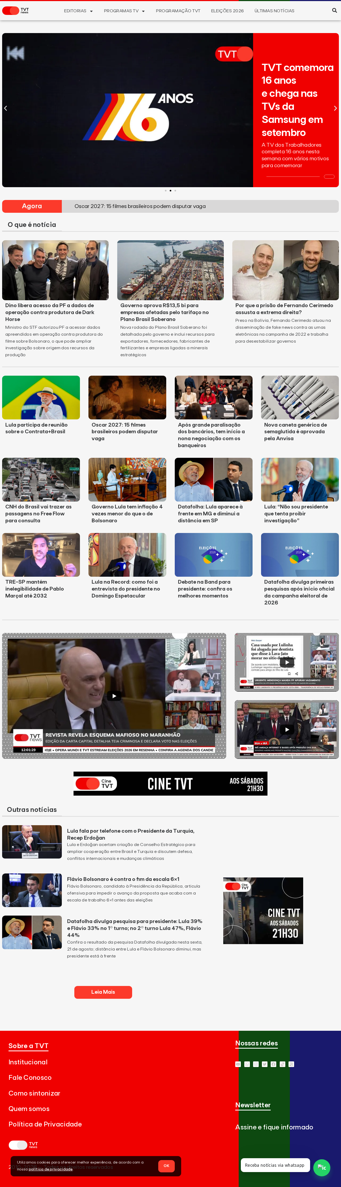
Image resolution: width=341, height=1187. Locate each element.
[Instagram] (256, 1064)
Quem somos (29, 1109)
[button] (334, 10)
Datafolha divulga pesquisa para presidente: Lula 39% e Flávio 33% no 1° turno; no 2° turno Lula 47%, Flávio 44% (134, 928)
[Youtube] (238, 1064)
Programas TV (121, 11)
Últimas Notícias (275, 11)
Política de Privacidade (45, 1124)
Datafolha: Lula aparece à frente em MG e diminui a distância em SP (210, 513)
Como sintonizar (34, 1093)
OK (166, 1166)
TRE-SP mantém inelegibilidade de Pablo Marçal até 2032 (34, 589)
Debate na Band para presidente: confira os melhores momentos (205, 589)
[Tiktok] (282, 1064)
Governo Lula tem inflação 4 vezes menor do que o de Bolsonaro (127, 513)
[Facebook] (273, 1064)
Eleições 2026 (227, 11)
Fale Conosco (30, 1077)
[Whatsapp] (247, 1064)
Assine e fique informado (274, 1127)
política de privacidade (51, 1169)
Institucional (28, 1062)
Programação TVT (178, 11)
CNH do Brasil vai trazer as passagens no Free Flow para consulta (38, 513)
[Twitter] (264, 1064)
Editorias (75, 11)
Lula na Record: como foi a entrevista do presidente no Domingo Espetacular (126, 589)
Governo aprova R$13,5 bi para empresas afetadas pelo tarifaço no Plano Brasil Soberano (164, 312)
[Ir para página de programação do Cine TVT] (170, 794)
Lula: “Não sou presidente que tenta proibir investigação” (296, 513)
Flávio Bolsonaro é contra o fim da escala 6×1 (123, 879)
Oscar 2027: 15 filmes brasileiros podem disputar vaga (125, 432)
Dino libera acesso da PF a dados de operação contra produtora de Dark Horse (49, 312)
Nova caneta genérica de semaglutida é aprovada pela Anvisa (295, 432)
